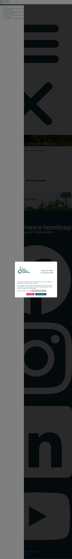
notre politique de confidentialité (39, 290)
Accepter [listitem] (30, 294)
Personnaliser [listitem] (41, 294)
